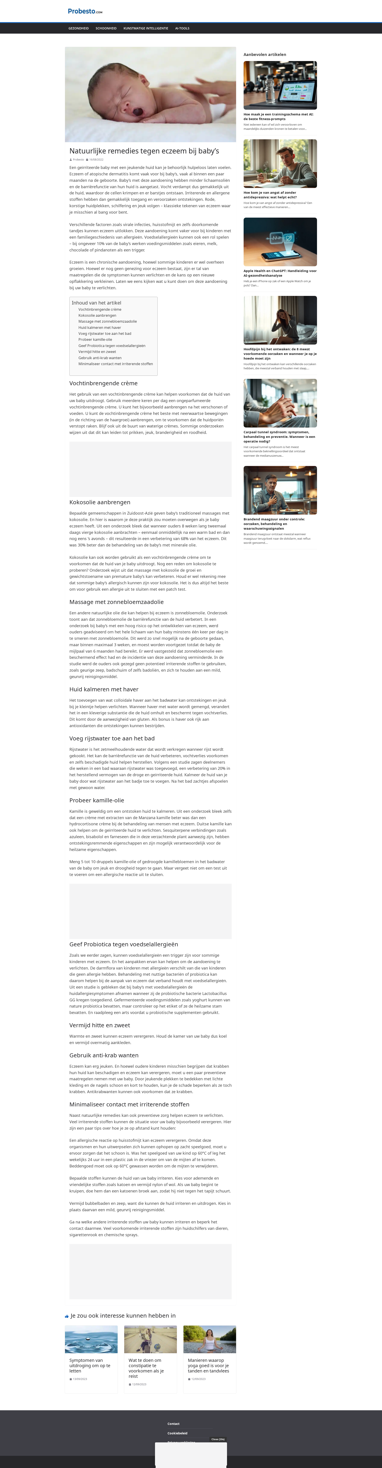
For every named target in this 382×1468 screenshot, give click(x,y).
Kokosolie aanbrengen (97, 315)
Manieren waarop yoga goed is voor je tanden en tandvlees (208, 1365)
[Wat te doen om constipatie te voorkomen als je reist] (150, 1328)
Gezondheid (79, 28)
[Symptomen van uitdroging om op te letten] (91, 1328)
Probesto (78, 159)
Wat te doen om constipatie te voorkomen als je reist (146, 1368)
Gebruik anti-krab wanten (100, 357)
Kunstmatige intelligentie (146, 28)
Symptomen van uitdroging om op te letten (89, 1365)
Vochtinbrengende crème (99, 309)
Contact (174, 1424)
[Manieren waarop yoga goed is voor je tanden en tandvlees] (209, 1328)
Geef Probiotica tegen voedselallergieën (111, 345)
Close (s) (218, 1439)
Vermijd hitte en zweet (97, 351)
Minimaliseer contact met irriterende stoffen (115, 363)
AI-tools (182, 28)
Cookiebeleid (177, 1433)
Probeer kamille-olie (95, 339)
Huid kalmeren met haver (99, 327)
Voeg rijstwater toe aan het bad (104, 333)
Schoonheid (106, 28)
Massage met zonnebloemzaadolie (107, 321)
